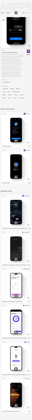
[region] (16, 32)
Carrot (28, 54)
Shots (2, 12)
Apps (8, 12)
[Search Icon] (27, 12)
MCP (24, 12)
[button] (6, 44)
